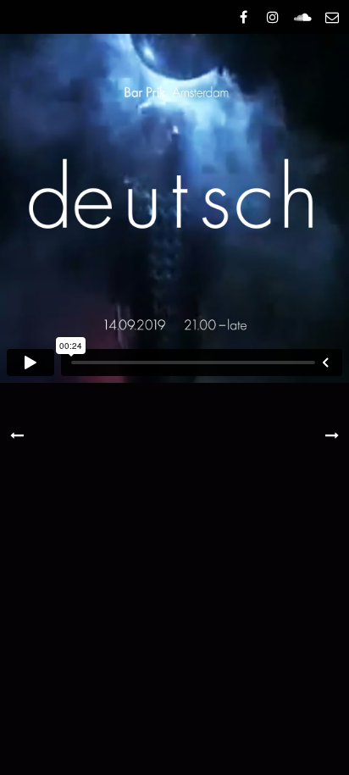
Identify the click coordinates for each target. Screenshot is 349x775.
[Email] (332, 17)
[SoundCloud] (302, 17)
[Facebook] (243, 17)
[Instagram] (273, 17)
